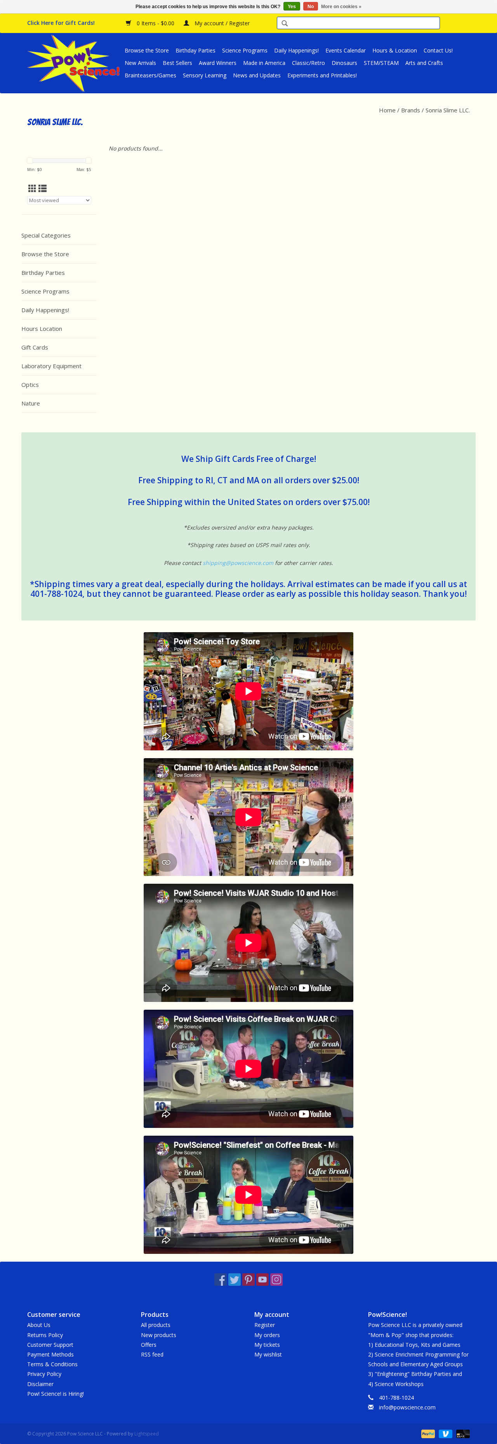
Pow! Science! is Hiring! (55, 1393)
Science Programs (245, 50)
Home (387, 110)
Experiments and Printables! (322, 75)
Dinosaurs (344, 62)
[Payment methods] (427, 1433)
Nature (30, 403)
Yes (292, 6)
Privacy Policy (44, 1374)
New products (158, 1335)
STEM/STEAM (381, 62)
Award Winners (217, 62)
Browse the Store (147, 50)
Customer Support (50, 1344)
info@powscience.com (407, 1407)
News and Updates (257, 75)
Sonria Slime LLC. (448, 110)
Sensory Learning (204, 75)
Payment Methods (50, 1354)
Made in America (264, 62)
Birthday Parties (195, 50)
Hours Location (41, 328)
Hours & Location (394, 50)
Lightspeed (146, 1433)
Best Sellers (177, 62)
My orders (267, 1335)
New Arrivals (140, 62)
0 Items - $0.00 (155, 23)
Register (264, 1325)
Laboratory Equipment (51, 366)
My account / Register (221, 23)
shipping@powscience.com (238, 562)
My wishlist (268, 1354)
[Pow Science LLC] (74, 63)
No (311, 6)
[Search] (285, 24)
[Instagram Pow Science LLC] (276, 1279)
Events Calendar (345, 50)
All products (155, 1325)
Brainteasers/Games (150, 75)
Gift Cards (34, 347)
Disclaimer (40, 1384)
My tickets (267, 1344)
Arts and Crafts (424, 62)
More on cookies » (341, 6)
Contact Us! (438, 50)
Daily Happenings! (296, 50)
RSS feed (152, 1354)
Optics (30, 384)
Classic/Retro (308, 62)
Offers (148, 1344)
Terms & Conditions (52, 1364)
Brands (410, 110)
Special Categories (46, 235)
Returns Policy (45, 1335)
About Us (38, 1325)
